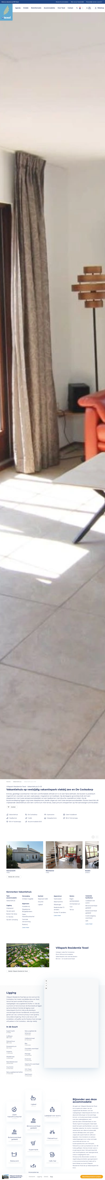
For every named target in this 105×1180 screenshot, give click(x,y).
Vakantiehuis (17, 781)
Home (8, 781)
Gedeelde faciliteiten (53, 1117)
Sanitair (33, 1106)
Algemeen (14, 1118)
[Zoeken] (77, 8)
